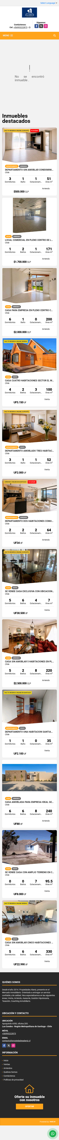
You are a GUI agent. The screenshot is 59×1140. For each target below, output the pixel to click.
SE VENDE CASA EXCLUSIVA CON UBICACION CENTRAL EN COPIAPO (29, 591)
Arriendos (8, 1068)
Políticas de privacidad (13, 1080)
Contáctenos (9, 1076)
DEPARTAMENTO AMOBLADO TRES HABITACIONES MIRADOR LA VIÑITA (29, 451)
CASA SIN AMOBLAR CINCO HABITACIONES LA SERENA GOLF (29, 942)
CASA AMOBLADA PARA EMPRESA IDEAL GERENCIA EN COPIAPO (29, 802)
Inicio (6, 1060)
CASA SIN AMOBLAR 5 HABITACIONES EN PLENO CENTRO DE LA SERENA (29, 661)
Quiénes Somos (10, 1072)
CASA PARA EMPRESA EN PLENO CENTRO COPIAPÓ (29, 310)
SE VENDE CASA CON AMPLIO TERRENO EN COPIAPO (29, 872)
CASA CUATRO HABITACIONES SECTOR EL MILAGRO (29, 380)
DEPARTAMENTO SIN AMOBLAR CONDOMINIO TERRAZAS (29, 170)
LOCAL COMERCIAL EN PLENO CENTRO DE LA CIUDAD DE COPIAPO (29, 240)
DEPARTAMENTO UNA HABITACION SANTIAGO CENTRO (29, 732)
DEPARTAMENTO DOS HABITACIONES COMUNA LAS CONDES (29, 521)
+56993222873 (20, 27)
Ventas (7, 1064)
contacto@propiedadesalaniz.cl (16, 1041)
